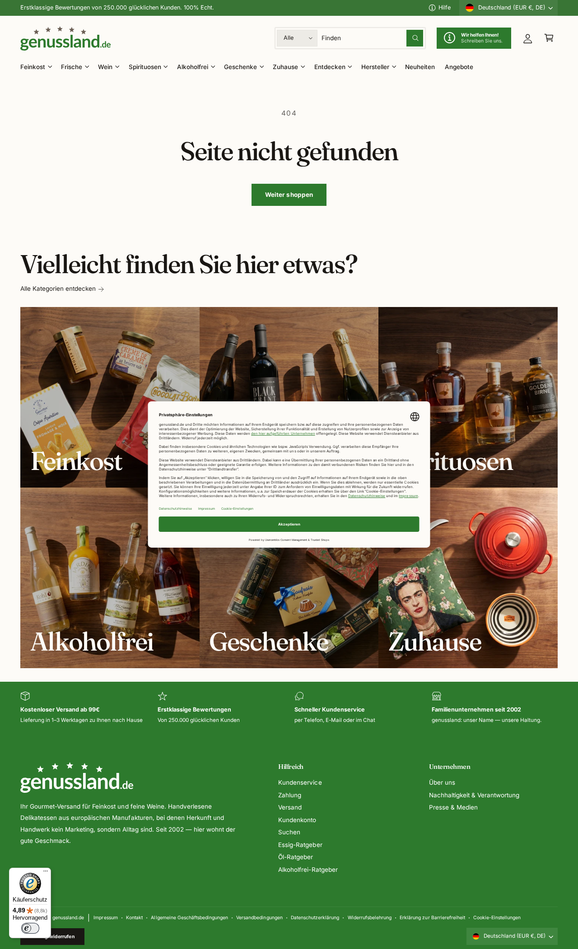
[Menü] (45, 873)
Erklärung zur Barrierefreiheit (432, 917)
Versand (290, 807)
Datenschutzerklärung (315, 917)
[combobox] (372, 38)
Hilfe (444, 7)
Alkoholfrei (192, 66)
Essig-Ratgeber (300, 844)
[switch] (30, 928)
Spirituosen (145, 66)
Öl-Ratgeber (295, 857)
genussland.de (68, 917)
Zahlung (289, 795)
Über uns (442, 782)
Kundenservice (300, 782)
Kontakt (134, 917)
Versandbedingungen (259, 917)
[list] (289, 708)
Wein (105, 66)
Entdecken (329, 66)
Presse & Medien (453, 807)
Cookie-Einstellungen (497, 917)
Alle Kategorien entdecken (58, 288)
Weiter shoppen (289, 194)
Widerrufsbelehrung (370, 917)
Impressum (105, 917)
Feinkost (32, 66)
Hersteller (375, 66)
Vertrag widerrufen (53, 936)
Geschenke (240, 66)
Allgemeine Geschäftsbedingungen (189, 917)
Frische (71, 66)
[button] (548, 38)
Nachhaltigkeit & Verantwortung (474, 795)
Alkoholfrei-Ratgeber (307, 869)
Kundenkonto (297, 819)
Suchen (289, 832)
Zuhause (285, 66)
